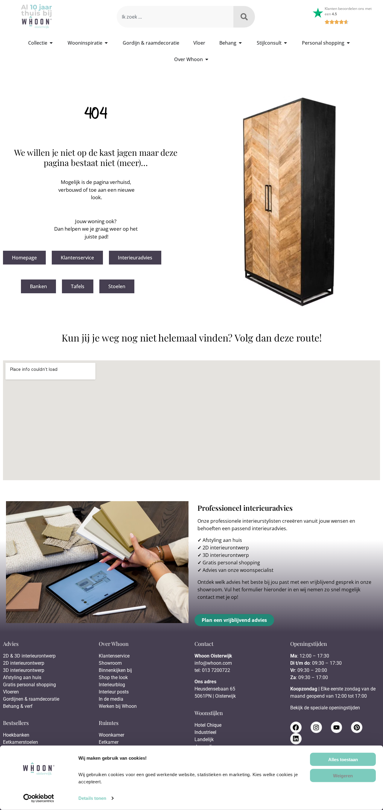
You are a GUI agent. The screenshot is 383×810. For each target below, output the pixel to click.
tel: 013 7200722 (212, 670)
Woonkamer (111, 735)
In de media (111, 699)
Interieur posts (114, 692)
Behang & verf (18, 706)
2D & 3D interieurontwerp (29, 656)
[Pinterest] (356, 727)
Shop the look (113, 677)
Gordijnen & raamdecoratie (31, 699)
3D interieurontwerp (226, 555)
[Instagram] (316, 727)
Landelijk (204, 739)
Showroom (110, 663)
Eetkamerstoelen (20, 742)
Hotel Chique (207, 725)
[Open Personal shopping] (348, 42)
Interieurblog (112, 684)
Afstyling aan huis (222, 540)
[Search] (244, 17)
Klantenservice (114, 656)
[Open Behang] (240, 42)
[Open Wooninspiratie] (106, 42)
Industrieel (205, 732)
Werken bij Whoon (118, 706)
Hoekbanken (16, 735)
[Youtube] (336, 727)
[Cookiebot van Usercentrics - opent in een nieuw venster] (39, 798)
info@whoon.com (213, 663)
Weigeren (343, 775)
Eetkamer (108, 742)
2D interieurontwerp (226, 547)
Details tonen (92, 798)
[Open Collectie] (51, 42)
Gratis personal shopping (231, 562)
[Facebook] (296, 727)
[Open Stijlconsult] (285, 42)
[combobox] (175, 17)
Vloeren (11, 692)
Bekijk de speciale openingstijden (325, 708)
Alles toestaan (343, 759)
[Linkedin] (296, 738)
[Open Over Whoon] (206, 59)
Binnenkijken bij (115, 670)
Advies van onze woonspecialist (238, 570)
